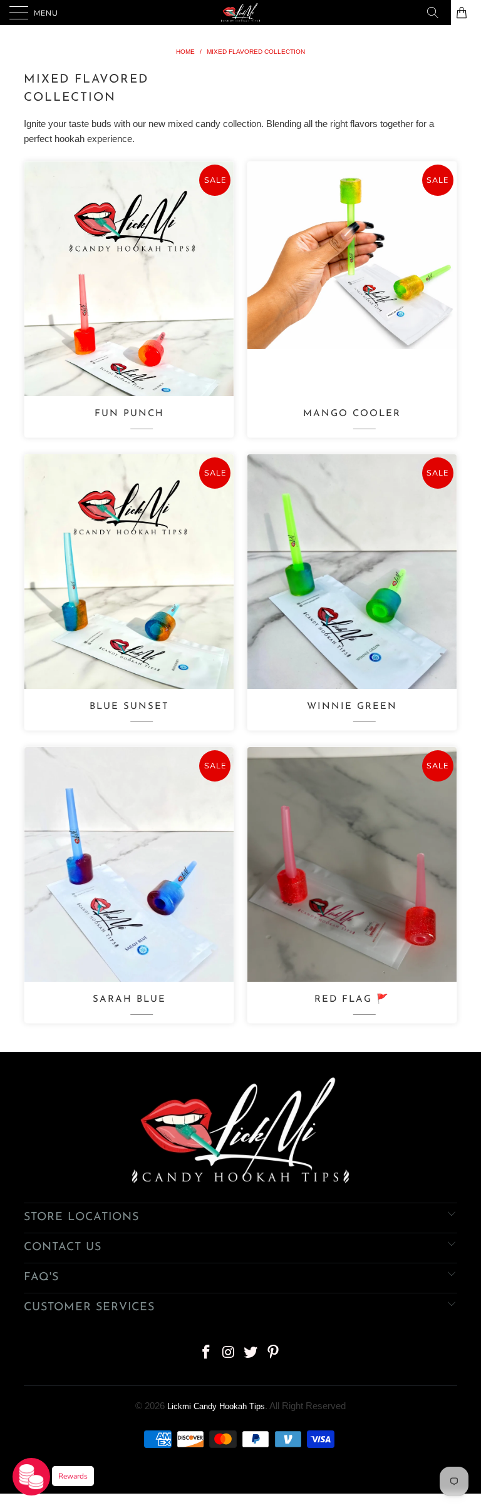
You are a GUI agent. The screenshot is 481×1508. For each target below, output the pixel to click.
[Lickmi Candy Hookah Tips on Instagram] (228, 1353)
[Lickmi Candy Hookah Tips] (240, 12)
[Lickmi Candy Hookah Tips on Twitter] (251, 1353)
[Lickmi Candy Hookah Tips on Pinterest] (273, 1353)
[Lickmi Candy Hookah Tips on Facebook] (206, 1353)
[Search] (437, 12)
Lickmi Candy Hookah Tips (216, 1406)
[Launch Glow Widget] (31, 1476)
